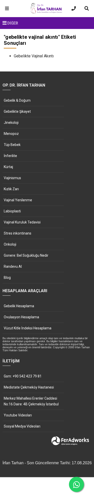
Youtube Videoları (18, 415)
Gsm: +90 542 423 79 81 (23, 376)
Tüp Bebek (12, 145)
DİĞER (12, 23)
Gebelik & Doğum (17, 100)
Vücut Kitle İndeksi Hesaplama (27, 328)
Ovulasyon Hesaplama (21, 317)
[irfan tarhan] (47, 12)
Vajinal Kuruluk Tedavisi (22, 222)
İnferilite (10, 156)
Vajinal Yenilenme (18, 200)
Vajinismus (12, 178)
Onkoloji (10, 244)
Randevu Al (13, 266)
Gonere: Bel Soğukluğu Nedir (26, 255)
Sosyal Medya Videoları (22, 426)
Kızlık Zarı (11, 189)
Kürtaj (8, 167)
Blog (7, 278)
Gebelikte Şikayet (17, 111)
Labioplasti (12, 211)
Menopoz (11, 134)
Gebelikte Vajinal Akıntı (34, 56)
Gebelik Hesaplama (19, 306)
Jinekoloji (11, 123)
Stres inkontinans (17, 233)
